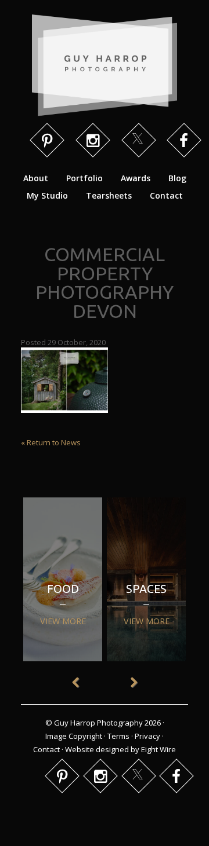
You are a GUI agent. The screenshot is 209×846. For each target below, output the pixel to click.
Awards (135, 178)
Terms (118, 736)
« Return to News (51, 442)
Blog (177, 178)
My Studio (47, 195)
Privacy (147, 736)
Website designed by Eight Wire (120, 749)
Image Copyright (73, 736)
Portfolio (84, 178)
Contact (166, 195)
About (35, 178)
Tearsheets (109, 195)
